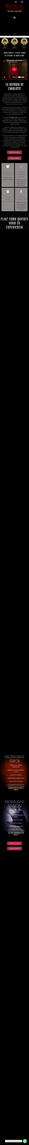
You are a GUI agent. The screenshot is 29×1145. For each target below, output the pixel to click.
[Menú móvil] (14, 17)
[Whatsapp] (25, 1141)
